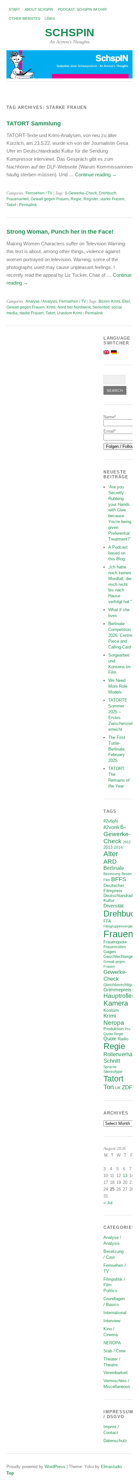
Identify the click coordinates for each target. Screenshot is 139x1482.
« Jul (107, 1202)
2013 (107, 847)
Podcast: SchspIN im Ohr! (82, 9)
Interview (111, 1320)
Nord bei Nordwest (74, 307)
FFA (107, 921)
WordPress (55, 1466)
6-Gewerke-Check (81, 193)
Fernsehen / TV (39, 193)
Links (50, 18)
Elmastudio (111, 1466)
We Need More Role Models (117, 686)
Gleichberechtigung (120, 985)
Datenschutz (115, 1440)
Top (10, 1473)
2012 (127, 842)
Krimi (51, 307)
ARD (110, 861)
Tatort (11, 205)
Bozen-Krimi (109, 301)
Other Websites (24, 18)
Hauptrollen (119, 995)
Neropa (113, 1022)
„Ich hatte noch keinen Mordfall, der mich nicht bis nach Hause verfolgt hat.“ (120, 584)
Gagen (109, 952)
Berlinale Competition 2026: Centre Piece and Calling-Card (120, 635)
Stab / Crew (114, 1350)
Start (14, 9)
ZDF (127, 1087)
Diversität (113, 905)
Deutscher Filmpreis (113, 888)
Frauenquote (115, 942)
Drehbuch (107, 193)
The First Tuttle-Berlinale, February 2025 (117, 749)
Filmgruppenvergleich (120, 926)
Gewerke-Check (115, 975)
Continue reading (96, 174)
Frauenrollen (114, 947)
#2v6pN (110, 821)
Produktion (113, 1029)
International (114, 1312)
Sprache (110, 1067)
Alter (110, 854)
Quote (109, 1038)
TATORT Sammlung (33, 123)
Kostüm (111, 1010)
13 (125, 1175)
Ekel (126, 301)
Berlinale (113, 868)
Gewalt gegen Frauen (50, 199)
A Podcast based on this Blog (118, 553)
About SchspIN (39, 9)
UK (118, 1088)
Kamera (115, 1003)
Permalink (28, 205)
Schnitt (111, 1061)
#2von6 (111, 827)
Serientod (101, 307)
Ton (108, 1087)
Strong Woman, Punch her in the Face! (59, 231)
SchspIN (69, 33)
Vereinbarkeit (115, 1372)
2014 (118, 847)
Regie (76, 199)
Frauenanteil (17, 199)
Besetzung (111, 874)
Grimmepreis (117, 989)
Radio (123, 1038)
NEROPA (112, 1342)
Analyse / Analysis (41, 301)
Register (90, 199)
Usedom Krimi (69, 313)
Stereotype (113, 1071)
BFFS (118, 879)
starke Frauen (112, 199)
